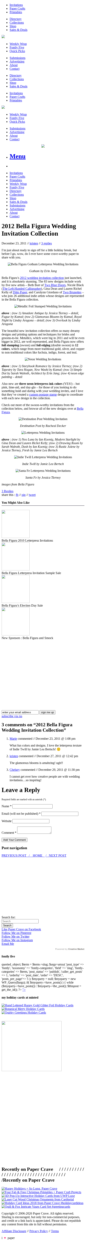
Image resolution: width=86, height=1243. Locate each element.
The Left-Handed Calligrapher (22, 288)
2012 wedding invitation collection (42, 278)
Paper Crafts (17, 8)
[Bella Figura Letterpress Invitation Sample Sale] (16, 569)
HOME (37, 855)
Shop (13, 26)
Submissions (17, 58)
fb (17, 494)
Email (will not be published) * (21, 813)
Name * (7, 806)
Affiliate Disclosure (14, 1231)
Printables (16, 12)
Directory (16, 19)
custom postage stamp (43, 394)
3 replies (46, 243)
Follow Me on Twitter (15, 936)
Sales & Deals (18, 29)
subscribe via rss (12, 716)
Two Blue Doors (55, 285)
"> (24, 989)
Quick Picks (17, 51)
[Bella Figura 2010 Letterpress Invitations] (16, 537)
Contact (14, 68)
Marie (13, 738)
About (14, 65)
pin (24, 494)
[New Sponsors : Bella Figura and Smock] (16, 634)
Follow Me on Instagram (17, 940)
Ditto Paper (20, 292)
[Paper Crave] (3, 37)
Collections (17, 22)
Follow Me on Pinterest (16, 933)
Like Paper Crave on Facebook (21, 929)
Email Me (8, 943)
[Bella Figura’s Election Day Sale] (16, 602)
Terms (55, 1231)
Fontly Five (17, 47)
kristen (34, 243)
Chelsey (15, 769)
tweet (32, 494)
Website (7, 821)
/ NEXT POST (56, 855)
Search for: (8, 917)
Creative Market (76, 949)
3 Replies (7, 491)
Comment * (9, 832)
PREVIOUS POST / (16, 855)
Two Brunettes (72, 292)
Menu (18, 156)
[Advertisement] (35, 668)
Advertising (17, 61)
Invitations (16, 5)
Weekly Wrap (18, 44)
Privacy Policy (38, 1231)
